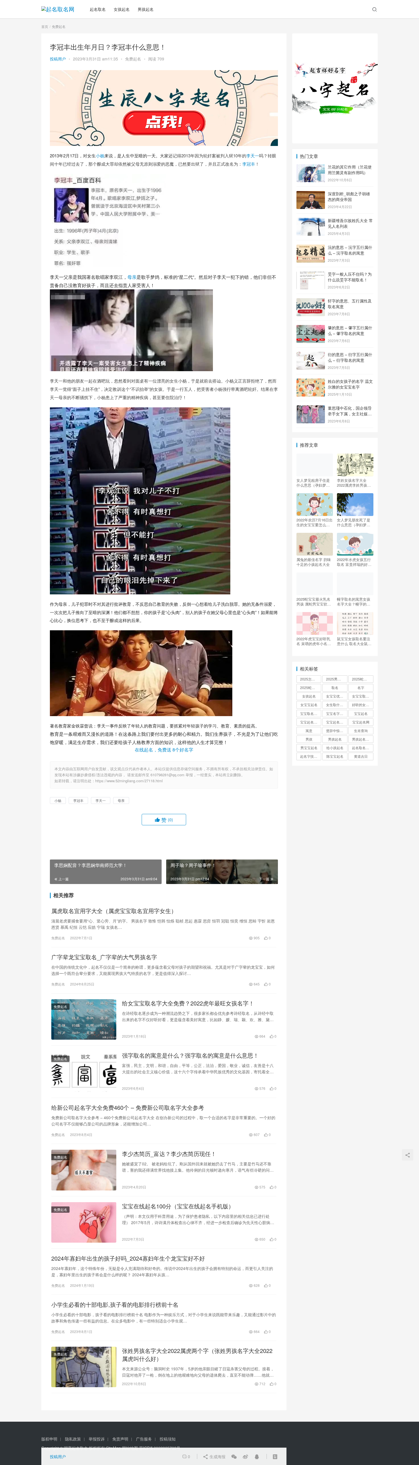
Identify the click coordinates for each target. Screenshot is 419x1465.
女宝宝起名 (309, 704)
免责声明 (120, 1438)
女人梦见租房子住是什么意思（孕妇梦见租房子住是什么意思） (313, 482)
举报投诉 (97, 1438)
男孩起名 (146, 9)
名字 (360, 687)
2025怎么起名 (310, 678)
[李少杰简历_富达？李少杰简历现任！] (83, 1170)
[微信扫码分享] (234, 1456)
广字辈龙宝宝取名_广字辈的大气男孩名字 (104, 957)
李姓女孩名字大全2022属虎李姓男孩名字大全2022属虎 (354, 482)
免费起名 (133, 59)
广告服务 (144, 1438)
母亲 (132, 277)
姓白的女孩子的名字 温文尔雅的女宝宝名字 (350, 384)
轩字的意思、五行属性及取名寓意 (350, 303)
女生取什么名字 (336, 704)
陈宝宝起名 (334, 756)
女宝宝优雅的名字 (336, 696)
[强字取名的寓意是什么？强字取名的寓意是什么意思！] (83, 1071)
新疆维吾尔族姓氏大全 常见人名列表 (350, 223)
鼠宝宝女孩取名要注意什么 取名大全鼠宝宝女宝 (354, 641)
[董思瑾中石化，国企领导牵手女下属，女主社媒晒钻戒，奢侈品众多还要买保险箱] (310, 408)
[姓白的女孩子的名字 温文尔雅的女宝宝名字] (310, 382)
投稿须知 (168, 1438)
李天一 (252, 156)
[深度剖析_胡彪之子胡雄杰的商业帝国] (310, 194)
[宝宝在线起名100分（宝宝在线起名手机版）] (83, 1222)
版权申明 (49, 1438)
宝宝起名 (361, 713)
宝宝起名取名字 (310, 722)
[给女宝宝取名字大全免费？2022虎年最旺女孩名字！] (83, 1019)
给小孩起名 (334, 747)
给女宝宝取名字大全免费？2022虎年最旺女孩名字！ (188, 1003)
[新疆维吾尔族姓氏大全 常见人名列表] (310, 221)
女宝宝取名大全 (362, 696)
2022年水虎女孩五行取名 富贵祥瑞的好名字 (354, 562)
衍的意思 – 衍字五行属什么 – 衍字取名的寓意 (350, 357)
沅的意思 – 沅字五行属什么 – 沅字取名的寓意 (350, 250)
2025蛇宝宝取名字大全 (310, 687)
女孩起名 (122, 9)
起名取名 (98, 9)
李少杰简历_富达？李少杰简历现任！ (169, 1154)
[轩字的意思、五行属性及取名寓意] (310, 301)
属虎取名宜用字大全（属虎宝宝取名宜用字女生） (114, 911)
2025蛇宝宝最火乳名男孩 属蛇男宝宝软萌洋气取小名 (313, 601)
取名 (334, 687)
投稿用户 (58, 59)
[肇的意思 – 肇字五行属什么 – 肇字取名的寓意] (310, 328)
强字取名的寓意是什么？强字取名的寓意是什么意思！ (190, 1055)
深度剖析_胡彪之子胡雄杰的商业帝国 (349, 196)
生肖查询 (361, 730)
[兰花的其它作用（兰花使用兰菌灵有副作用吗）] (310, 167)
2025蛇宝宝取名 (362, 678)
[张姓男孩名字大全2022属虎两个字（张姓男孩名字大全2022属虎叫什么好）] (83, 1367)
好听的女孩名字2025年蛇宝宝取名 (362, 704)
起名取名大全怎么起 (362, 747)
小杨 (100, 156)
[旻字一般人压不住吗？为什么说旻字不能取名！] (310, 274)
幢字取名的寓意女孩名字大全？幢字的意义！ (353, 601)
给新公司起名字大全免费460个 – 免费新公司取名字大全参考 (127, 1108)
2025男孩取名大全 (336, 678)
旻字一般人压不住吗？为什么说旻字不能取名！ (350, 277)
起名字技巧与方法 (310, 756)
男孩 (309, 739)
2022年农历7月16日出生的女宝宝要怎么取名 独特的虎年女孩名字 (314, 522)
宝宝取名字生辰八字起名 (310, 713)
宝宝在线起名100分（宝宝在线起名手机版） (178, 1206)
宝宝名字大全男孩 (336, 713)
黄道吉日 (361, 756)
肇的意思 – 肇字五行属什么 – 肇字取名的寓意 (350, 330)
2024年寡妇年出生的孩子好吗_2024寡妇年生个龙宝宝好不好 (128, 1258)
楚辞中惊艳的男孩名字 (336, 730)
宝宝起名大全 (336, 722)
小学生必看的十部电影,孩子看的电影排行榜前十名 (114, 1304)
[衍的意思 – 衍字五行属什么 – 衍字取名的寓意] (310, 355)
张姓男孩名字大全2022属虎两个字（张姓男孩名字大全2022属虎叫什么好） (197, 1355)
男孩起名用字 (362, 739)
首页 (44, 26)
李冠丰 (248, 164)
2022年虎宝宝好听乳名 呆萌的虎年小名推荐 (313, 641)
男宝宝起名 (309, 747)
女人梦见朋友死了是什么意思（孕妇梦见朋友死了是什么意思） (353, 522)
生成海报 (216, 1456)
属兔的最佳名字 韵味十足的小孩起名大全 (313, 562)
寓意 (309, 730)
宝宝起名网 (360, 722)
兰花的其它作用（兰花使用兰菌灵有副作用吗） (350, 169)
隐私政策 (73, 1438)
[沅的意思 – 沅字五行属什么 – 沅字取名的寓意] (310, 248)
